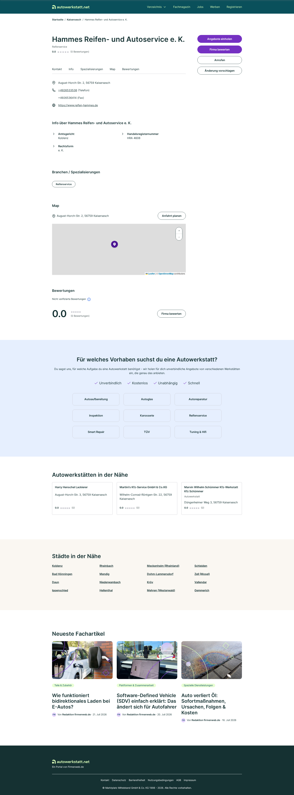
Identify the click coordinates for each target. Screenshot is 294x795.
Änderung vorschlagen (220, 70)
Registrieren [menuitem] (234, 7)
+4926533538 (67, 90)
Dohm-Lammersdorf (160, 574)
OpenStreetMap (166, 273)
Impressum (190, 780)
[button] (114, 244)
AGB (178, 780)
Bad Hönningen (62, 574)
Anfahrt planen (172, 215)
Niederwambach (110, 582)
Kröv (150, 582)
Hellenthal (106, 590)
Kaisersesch (74, 19)
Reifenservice (64, 184)
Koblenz (57, 565)
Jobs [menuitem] (200, 7)
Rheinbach (106, 565)
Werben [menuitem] (215, 7)
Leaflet (151, 273)
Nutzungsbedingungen (161, 780)
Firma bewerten (171, 313)
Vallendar (200, 582)
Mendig (104, 574)
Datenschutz (119, 780)
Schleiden (200, 565)
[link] (82, 498)
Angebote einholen (219, 39)
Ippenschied (60, 590)
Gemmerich (201, 590)
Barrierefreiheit (137, 780)
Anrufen (219, 60)
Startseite (57, 19)
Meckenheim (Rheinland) (163, 565)
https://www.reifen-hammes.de (78, 105)
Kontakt (105, 780)
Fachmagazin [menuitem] (181, 7)
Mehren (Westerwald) (161, 590)
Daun (55, 582)
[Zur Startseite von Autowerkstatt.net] (70, 7)
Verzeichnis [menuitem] (154, 7)
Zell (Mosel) (202, 574)
